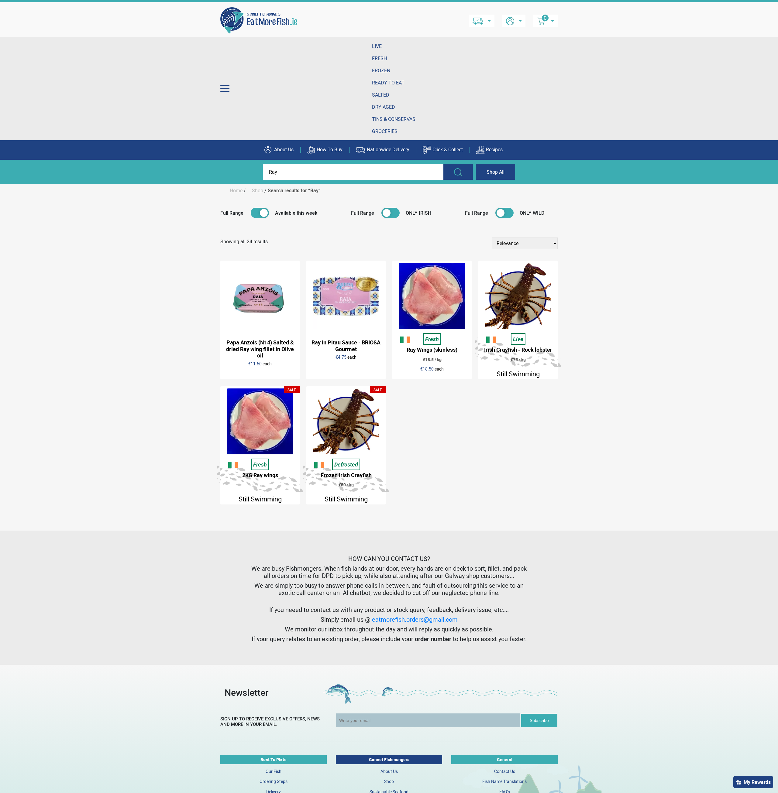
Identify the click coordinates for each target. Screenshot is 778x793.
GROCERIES (385, 131)
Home (236, 190)
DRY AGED (383, 107)
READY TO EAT (388, 82)
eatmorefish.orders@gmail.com (415, 619)
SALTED (380, 94)
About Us (283, 149)
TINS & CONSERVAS (393, 119)
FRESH (379, 58)
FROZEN (381, 70)
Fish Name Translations (504, 781)
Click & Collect (447, 149)
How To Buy (330, 149)
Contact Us (504, 771)
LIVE (377, 46)
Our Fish (273, 771)
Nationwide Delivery (388, 149)
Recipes (494, 149)
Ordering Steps (273, 781)
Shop (257, 190)
